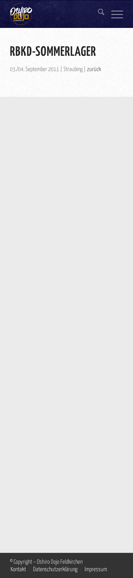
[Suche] (97, 14)
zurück (94, 69)
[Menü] (113, 14)
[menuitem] (97, 14)
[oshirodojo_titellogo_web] (55, 14)
